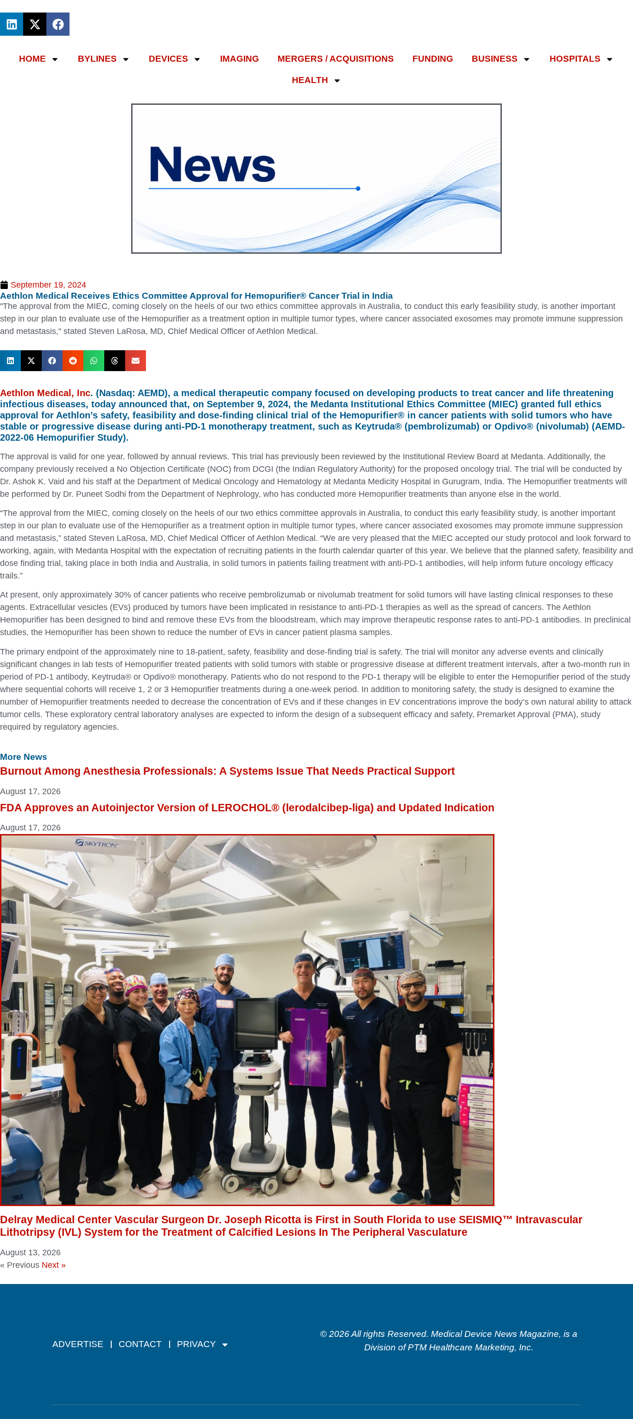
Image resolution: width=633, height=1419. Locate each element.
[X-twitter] (34, 24)
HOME (32, 59)
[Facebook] (58, 24)
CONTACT (140, 1344)
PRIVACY (196, 1344)
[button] (10, 360)
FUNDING (432, 59)
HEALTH (310, 80)
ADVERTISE (77, 1344)
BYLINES (97, 59)
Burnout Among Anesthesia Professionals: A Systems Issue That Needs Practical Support (227, 771)
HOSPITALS (575, 59)
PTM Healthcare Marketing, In (467, 1347)
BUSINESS (495, 59)
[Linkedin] (11, 24)
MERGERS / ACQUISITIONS (336, 59)
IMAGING (239, 59)
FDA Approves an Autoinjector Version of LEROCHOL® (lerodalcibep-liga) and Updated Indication (247, 808)
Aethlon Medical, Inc (45, 393)
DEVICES (168, 59)
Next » (54, 1265)
